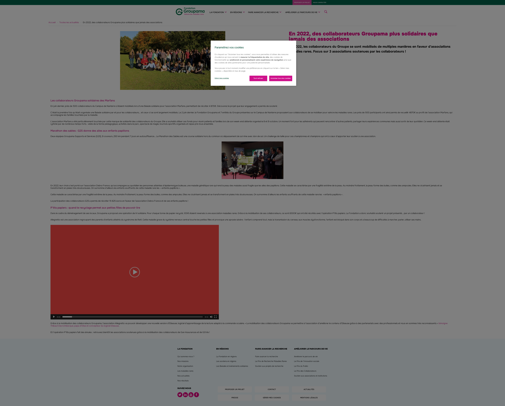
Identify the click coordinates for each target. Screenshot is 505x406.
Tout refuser (258, 78)
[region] (253, 63)
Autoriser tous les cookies (281, 78)
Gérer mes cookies (222, 78)
